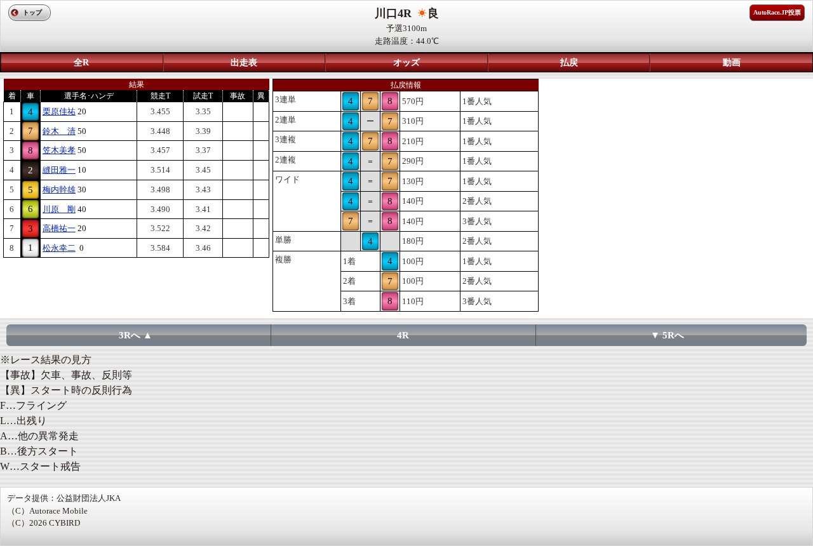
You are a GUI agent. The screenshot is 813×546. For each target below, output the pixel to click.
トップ (32, 12)
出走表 (244, 62)
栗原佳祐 (59, 111)
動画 (732, 62)
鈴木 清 (59, 131)
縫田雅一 (59, 170)
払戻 (569, 62)
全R (81, 62)
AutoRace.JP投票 (777, 12)
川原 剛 (59, 209)
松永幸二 (59, 248)
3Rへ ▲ (135, 335)
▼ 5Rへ (667, 335)
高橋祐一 (59, 228)
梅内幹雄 (59, 189)
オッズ (406, 62)
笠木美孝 (59, 150)
